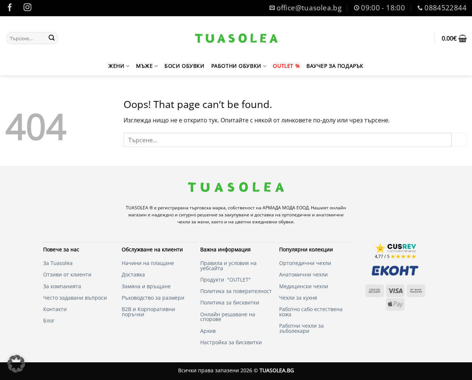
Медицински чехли (303, 286)
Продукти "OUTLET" (225, 279)
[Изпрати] (51, 38)
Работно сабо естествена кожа (311, 312)
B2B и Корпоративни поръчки (148, 312)
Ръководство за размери (153, 297)
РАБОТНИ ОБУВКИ (236, 65)
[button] (454, 38)
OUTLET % (286, 65)
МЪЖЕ (144, 65)
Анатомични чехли (57, 136)
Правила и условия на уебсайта (228, 265)
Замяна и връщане (146, 286)
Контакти (55, 309)
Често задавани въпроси (75, 297)
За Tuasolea (58, 262)
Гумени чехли (49, 151)
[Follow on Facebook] (10, 8)
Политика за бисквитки (229, 302)
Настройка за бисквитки (231, 342)
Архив (208, 330)
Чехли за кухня (298, 297)
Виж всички (46, 105)
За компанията (62, 286)
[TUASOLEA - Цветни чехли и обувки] (236, 38)
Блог (49, 320)
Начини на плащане (148, 262)
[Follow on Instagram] (28, 8)
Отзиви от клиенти (67, 274)
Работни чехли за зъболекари (301, 328)
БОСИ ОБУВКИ (184, 65)
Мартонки (44, 167)
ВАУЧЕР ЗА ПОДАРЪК (335, 65)
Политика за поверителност (236, 290)
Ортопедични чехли (59, 120)
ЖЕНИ (116, 65)
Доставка (133, 274)
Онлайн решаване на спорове (227, 317)
